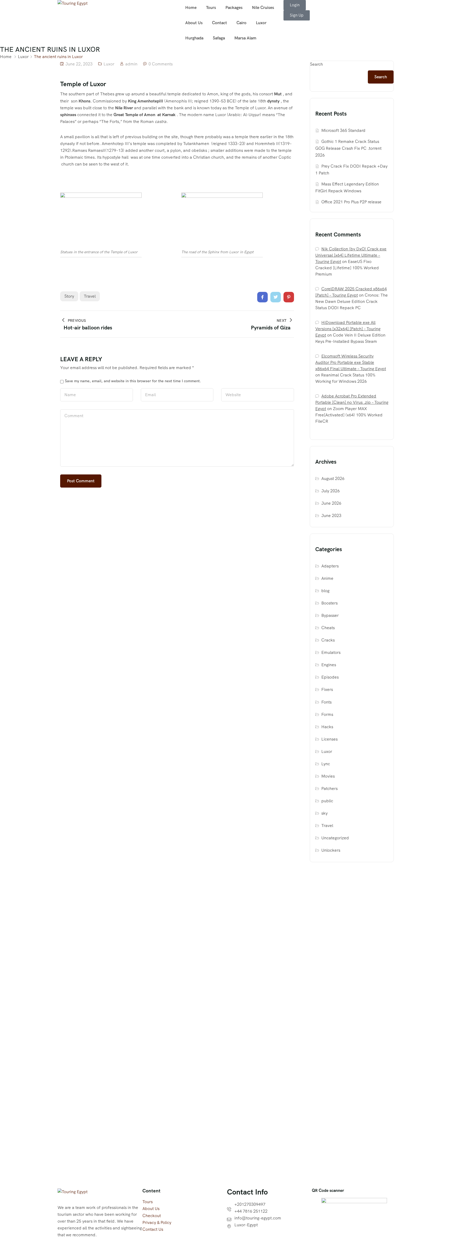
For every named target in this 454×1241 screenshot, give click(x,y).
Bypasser (330, 615)
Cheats (328, 627)
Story (69, 296)
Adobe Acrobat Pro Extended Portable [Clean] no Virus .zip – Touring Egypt (351, 402)
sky (324, 813)
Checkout (151, 1215)
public (327, 801)
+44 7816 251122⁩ (250, 1211)
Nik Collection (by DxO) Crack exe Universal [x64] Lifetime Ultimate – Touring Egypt (350, 255)
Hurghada (194, 38)
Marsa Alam (245, 38)
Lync (325, 764)
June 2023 (331, 515)
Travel (327, 825)
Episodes (330, 677)
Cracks (328, 640)
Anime (327, 578)
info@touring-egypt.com (257, 1218)
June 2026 (331, 503)
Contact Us (152, 1229)
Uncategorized (335, 838)
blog (325, 590)
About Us (194, 22)
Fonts (326, 702)
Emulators (330, 652)
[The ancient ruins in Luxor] (262, 297)
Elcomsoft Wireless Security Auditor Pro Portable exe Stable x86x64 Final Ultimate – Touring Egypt (350, 362)
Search (316, 64)
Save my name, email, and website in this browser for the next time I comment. (133, 381)
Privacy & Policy (156, 1222)
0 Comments (160, 64)
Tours (211, 7)
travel (90, 296)
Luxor (261, 22)
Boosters (329, 603)
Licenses (329, 739)
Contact (219, 22)
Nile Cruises (263, 7)
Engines (328, 665)
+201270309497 (249, 1204)
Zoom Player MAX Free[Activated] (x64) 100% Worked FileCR (349, 415)
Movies (328, 776)
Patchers (329, 788)
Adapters (330, 566)
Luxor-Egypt (246, 1225)
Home (191, 7)
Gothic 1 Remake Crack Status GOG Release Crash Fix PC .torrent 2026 (348, 148)
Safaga (219, 38)
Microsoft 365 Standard (343, 130)
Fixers (327, 689)
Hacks (327, 727)
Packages (234, 7)
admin (131, 64)
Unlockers (330, 850)
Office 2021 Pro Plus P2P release (351, 202)
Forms (327, 714)
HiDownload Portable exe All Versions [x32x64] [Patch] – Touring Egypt (347, 329)
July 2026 (330, 491)
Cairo (241, 22)
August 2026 (332, 478)
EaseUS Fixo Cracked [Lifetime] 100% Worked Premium (347, 268)
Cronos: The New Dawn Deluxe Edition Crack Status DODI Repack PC (351, 301)
